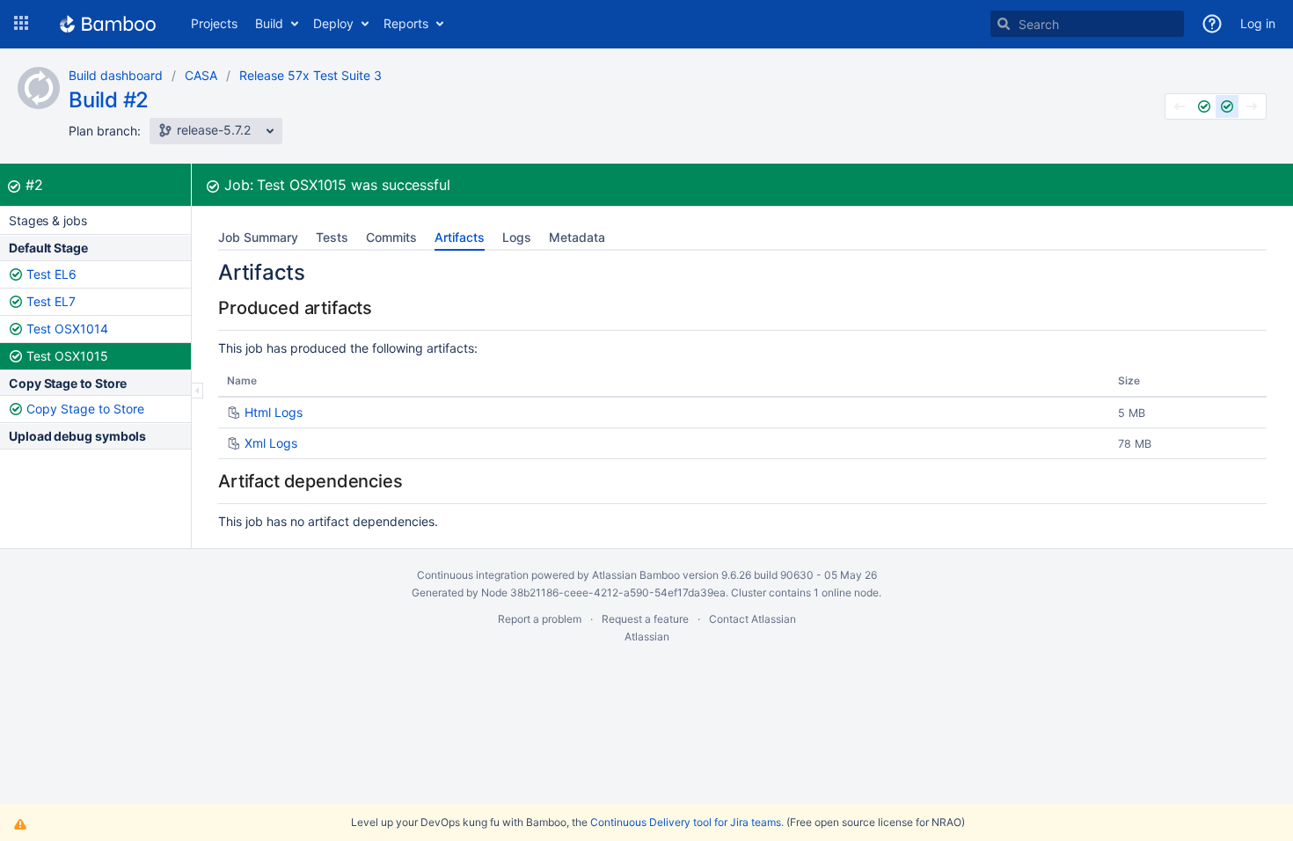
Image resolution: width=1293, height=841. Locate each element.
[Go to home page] (107, 23)
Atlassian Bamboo (636, 574)
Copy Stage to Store (85, 408)
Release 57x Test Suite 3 (310, 75)
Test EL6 (51, 274)
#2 (34, 185)
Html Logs (274, 412)
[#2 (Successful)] (1227, 106)
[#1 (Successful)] (1204, 106)
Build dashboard (116, 75)
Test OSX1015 (67, 355)
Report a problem (539, 618)
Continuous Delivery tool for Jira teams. (687, 822)
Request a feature (645, 618)
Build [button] (269, 23)
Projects (214, 23)
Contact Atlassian (752, 618)
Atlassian (647, 636)
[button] (21, 23)
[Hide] (197, 391)
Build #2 (109, 100)
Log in (1257, 23)
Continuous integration (473, 574)
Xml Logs (271, 442)
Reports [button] (406, 23)
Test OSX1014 (67, 328)
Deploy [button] (333, 23)
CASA (201, 75)
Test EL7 (51, 301)
